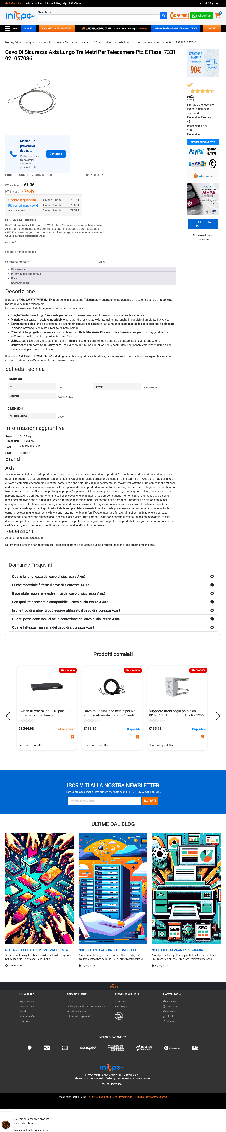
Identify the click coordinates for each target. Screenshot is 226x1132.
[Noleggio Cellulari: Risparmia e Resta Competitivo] (39, 888)
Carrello (23, 1011)
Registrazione (26, 1001)
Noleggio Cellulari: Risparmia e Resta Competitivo (36, 950)
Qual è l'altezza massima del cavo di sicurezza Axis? (53, 627)
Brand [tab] (15, 278)
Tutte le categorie (76, 1011)
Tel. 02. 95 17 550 (112, 1084)
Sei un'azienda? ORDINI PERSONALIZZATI (176, 28)
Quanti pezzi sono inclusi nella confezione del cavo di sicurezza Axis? (66, 619)
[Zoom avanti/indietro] (1, 1111)
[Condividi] (7, 1111)
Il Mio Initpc (15, 3)
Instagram (171, 1006)
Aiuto (50, 3)
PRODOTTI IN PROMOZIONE (56, 28)
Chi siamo (120, 1001)
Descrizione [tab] (18, 269)
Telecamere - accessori (79, 42)
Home (9, 42)
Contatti (71, 1001)
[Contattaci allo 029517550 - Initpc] (179, 15)
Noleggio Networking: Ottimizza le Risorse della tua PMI (108, 950)
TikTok (169, 1016)
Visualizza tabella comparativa (31, 1130)
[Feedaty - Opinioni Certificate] (119, 1015)
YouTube (171, 1011)
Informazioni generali (78, 1016)
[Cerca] (163, 15)
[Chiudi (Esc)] (9, 1111)
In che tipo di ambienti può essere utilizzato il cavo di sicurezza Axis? (66, 610)
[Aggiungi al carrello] (72, 737)
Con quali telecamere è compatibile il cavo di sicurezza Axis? (60, 602)
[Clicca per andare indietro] (8, 716)
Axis (102, 262)
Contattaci (56, 153)
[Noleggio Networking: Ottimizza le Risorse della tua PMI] (113, 888)
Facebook (170, 1001)
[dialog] (6, 1125)
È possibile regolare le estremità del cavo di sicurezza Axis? (58, 593)
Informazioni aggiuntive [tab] (26, 273)
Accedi (204, 3)
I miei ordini (25, 1021)
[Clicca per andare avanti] (217, 716)
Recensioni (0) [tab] (20, 283)
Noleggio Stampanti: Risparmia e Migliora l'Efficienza (179, 950)
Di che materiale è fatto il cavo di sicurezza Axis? (50, 585)
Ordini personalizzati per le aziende (86, 1006)
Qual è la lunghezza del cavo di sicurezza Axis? (48, 576)
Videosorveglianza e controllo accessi (38, 42)
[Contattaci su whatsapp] (201, 15)
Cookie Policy (79, 1097)
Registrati (214, 3)
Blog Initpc (121, 1006)
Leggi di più (10, 242)
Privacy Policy (64, 1097)
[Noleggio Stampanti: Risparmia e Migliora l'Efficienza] (186, 888)
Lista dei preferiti (34, 3)
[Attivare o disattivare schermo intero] (4, 1111)
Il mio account (26, 1006)
